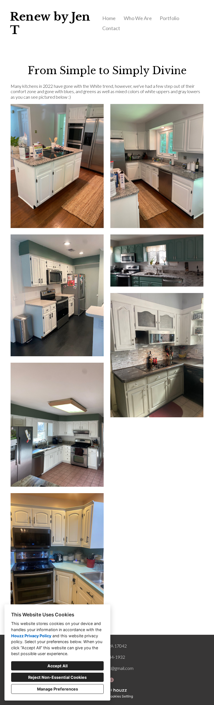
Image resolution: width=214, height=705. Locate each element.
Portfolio (169, 18)
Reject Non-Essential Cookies (57, 677)
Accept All (57, 665)
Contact (111, 28)
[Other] (111, 680)
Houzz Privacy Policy (31, 635)
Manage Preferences (57, 689)
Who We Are (138, 18)
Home (109, 18)
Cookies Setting (120, 696)
